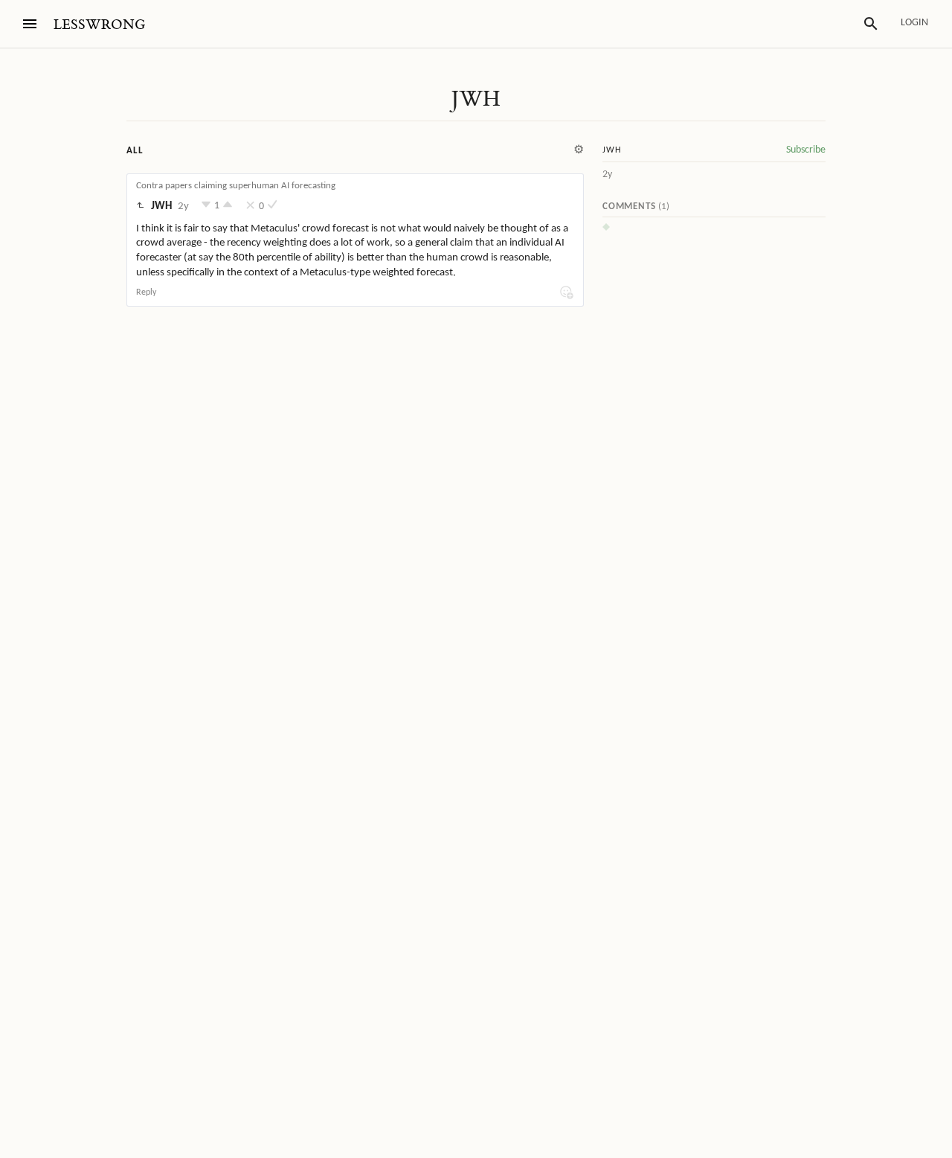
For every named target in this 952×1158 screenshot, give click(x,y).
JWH (475, 99)
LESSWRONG (99, 25)
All (134, 151)
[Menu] (30, 24)
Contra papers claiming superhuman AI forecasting (235, 186)
